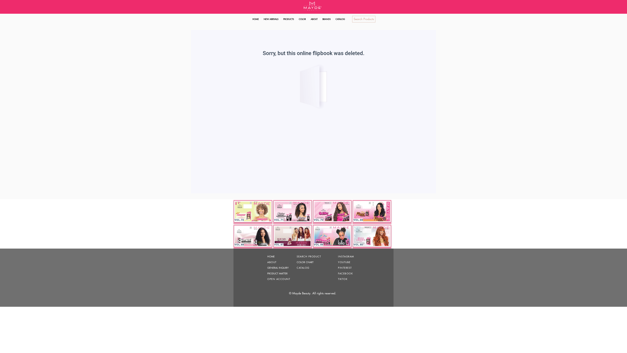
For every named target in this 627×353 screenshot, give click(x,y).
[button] (288, 19)
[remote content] (313, 112)
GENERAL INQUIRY (278, 267)
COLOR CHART (305, 262)
